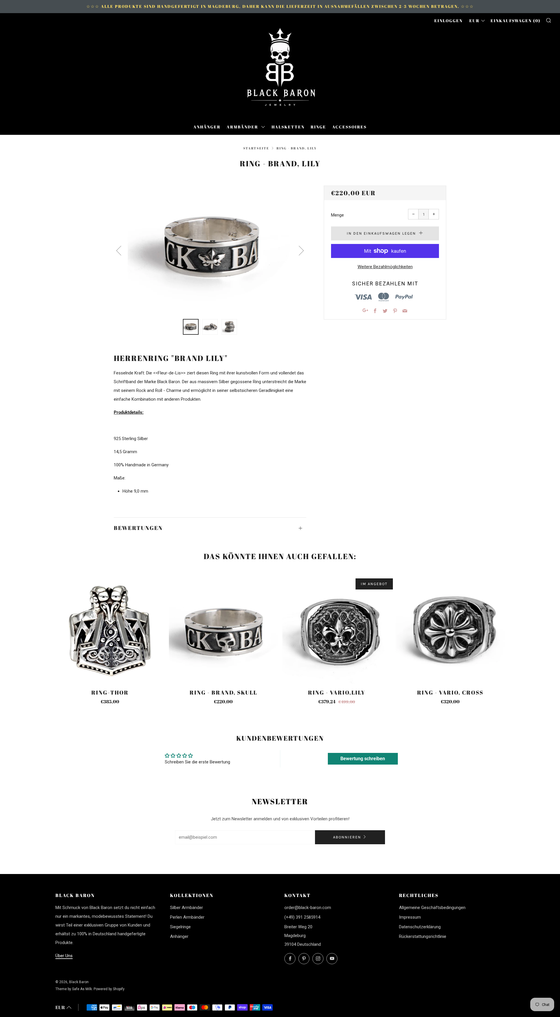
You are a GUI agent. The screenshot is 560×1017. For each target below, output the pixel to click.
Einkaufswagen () (515, 20)
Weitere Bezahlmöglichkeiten (385, 266)
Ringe (318, 127)
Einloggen (448, 20)
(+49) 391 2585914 (302, 917)
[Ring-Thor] (109, 629)
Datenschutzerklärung (420, 926)
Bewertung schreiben (362, 758)
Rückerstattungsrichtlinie (422, 936)
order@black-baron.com (307, 907)
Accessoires (349, 127)
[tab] (191, 327)
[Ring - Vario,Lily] (336, 629)
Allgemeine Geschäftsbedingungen (432, 907)
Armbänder (243, 127)
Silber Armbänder (186, 907)
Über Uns (64, 955)
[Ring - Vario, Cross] (450, 629)
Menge (337, 215)
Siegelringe (180, 926)
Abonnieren (347, 837)
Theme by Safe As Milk (73, 989)
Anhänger (206, 127)
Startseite (256, 148)
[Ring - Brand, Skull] (223, 629)
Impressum (410, 917)
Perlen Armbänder (187, 917)
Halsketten (288, 127)
